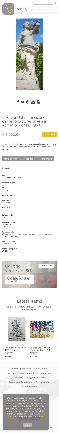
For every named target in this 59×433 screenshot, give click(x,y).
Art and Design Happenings (23, 373)
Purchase (50, 134)
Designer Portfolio (36, 377)
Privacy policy (43, 381)
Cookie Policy (29, 386)
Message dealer (28, 158)
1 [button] (18, 93)
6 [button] (40, 93)
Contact (17, 377)
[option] (29, 54)
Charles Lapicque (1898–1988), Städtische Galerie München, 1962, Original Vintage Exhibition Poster (41, 349)
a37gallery (9, 353)
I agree (27, 425)
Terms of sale (45, 158)
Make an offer (10, 158)
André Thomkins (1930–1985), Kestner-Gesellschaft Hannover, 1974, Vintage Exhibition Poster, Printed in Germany (16, 349)
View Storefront (46, 265)
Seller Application (21, 368)
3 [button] (27, 93)
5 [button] (36, 93)
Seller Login (40, 368)
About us (46, 373)
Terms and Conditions (20, 381)
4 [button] (31, 93)
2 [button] (23, 93)
